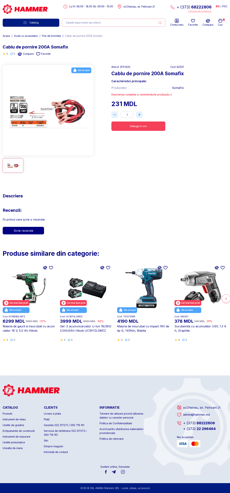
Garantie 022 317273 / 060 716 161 (64, 425)
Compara (28, 53)
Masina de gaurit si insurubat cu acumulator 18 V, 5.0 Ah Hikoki (29, 328)
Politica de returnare (112, 438)
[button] (92, 108)
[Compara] (45, 267)
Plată (47, 419)
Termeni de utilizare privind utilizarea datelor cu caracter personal (121, 415)
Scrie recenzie (23, 230)
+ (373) (193, 7)
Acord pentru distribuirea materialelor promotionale (122, 430)
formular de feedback (199, 11)
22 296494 (199, 429)
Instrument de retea (14, 419)
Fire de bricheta (51, 35)
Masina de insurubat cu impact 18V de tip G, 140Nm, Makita (143, 328)
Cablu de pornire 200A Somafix (83, 35)
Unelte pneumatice (14, 442)
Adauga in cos (138, 126)
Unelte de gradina (13, 425)
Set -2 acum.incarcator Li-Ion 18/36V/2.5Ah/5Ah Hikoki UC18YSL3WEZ (85, 328)
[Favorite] (51, 267)
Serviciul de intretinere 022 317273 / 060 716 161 (65, 432)
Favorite (46, 53)
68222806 (199, 423)
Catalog (34, 22)
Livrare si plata (52, 413)
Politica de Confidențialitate (116, 423)
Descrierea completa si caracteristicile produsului (140, 94)
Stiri (46, 440)
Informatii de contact (56, 452)
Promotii (7, 413)
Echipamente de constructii (19, 430)
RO (218, 6)
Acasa (6, 35)
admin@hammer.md (196, 414)
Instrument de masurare (16, 436)
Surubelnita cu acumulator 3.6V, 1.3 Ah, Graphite (200, 328)
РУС (224, 6)
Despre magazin (53, 446)
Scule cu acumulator (26, 35)
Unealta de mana (13, 448)
